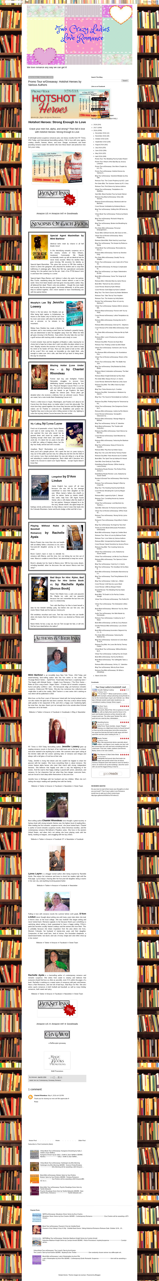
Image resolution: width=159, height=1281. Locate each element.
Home (58, 1140)
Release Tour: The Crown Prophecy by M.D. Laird (111, 181)
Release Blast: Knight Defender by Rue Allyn (110, 376)
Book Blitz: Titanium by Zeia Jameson (107, 284)
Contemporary (43, 1080)
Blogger (97, 1275)
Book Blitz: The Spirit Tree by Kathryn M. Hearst (111, 458)
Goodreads (72, 213)
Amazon (47, 712)
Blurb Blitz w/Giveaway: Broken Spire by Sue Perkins (58, 1175)
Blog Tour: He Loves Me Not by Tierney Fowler (110, 453)
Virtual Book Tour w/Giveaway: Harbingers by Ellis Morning (60, 1163)
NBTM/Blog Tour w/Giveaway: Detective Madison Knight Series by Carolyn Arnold (69, 1238)
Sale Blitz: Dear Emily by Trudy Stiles (107, 461)
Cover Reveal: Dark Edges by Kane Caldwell (110, 290)
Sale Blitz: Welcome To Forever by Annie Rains (111, 508)
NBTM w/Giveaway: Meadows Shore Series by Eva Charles (62, 1214)
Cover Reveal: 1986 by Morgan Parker (108, 587)
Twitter (39, 712)
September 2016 (101, 142)
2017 (95, 127)
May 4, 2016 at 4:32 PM (56, 1095)
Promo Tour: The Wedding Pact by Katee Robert (111, 159)
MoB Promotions (57, 1071)
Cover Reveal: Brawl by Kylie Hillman (107, 287)
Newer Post (33, 1140)
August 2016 (99, 145)
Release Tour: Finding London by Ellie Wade (110, 345)
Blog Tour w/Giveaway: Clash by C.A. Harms (110, 564)
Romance (58, 1080)
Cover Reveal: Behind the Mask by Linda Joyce (111, 382)
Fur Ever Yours (102, 706)
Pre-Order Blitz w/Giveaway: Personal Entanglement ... (107, 229)
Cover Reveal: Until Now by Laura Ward (108, 584)
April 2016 (99, 156)
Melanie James (103, 708)
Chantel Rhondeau (40, 1095)
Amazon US (42, 213)
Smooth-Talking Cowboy (105, 690)
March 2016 (99, 676)
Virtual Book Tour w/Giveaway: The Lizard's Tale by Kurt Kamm (55, 1250)
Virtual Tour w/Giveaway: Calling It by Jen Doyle (111, 654)
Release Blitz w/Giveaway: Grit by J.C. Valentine (111, 664)
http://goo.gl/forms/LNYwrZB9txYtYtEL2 (104, 119)
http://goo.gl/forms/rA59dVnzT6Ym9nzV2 (105, 795)
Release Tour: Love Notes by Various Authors (110, 538)
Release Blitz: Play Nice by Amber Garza (108, 450)
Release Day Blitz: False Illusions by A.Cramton (111, 456)
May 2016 (98, 153)
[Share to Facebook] (59, 1077)
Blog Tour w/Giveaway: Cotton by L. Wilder (109, 581)
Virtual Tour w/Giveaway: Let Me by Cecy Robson (111, 556)
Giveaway (51, 1080)
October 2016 (100, 139)
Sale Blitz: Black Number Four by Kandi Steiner (111, 194)
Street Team (78, 786)
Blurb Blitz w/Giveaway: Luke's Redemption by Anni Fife (61, 1256)
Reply (36, 1102)
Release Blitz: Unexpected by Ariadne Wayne (110, 541)
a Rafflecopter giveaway (57, 1043)
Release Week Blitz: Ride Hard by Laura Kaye (110, 240)
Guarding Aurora (103, 722)
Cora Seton (102, 756)
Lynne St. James (104, 724)
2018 (95, 124)
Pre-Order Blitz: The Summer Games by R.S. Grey (111, 183)
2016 (95, 130)
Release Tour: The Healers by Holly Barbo (109, 298)
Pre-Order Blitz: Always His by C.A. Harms (109, 379)
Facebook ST (59, 839)
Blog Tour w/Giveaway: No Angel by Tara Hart (110, 525)
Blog (73, 712)
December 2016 (101, 133)
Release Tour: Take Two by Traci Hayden (109, 295)
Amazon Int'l (57, 213)
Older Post (81, 1140)
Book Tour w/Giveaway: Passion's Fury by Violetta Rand (61, 1226)
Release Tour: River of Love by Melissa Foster (110, 535)
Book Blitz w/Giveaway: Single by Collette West (111, 532)
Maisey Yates (103, 692)
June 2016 (99, 150)
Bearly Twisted (102, 738)
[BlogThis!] (54, 1077)
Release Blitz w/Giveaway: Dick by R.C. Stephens (111, 325)
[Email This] (51, 1077)
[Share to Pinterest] (61, 1077)
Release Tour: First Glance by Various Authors (110, 186)
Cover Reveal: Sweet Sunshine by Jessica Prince (111, 544)
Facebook (56, 712)
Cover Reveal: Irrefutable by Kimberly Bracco (110, 206)
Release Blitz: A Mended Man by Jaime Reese (110, 281)
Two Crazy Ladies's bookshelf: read (111, 687)
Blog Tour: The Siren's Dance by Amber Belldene (111, 292)
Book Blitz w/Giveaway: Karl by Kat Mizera (109, 657)
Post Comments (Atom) (45, 1144)
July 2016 (98, 148)
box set (36, 1080)
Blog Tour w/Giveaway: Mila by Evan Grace (109, 667)
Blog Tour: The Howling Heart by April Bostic (110, 488)
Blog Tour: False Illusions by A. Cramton (108, 389)
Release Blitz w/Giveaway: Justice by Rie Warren (111, 411)
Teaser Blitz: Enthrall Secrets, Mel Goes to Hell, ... (111, 233)
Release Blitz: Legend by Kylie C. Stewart (109, 495)
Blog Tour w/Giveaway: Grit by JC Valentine (109, 423)
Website (32, 712)
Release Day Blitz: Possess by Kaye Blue (109, 342)
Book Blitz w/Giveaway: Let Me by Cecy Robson (111, 623)
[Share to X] (56, 1077)
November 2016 (101, 136)
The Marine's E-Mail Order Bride (108, 754)
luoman (83, 1275)
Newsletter (81, 712)
